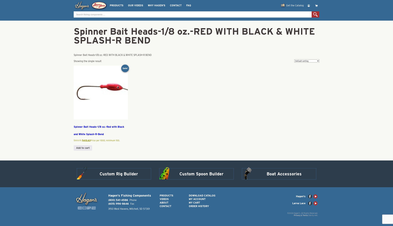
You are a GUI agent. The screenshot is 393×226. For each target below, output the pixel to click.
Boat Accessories (284, 173)
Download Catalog (202, 195)
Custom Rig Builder (119, 173)
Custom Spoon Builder (201, 173)
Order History (199, 206)
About (164, 202)
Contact (176, 5)
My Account (197, 199)
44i (315, 215)
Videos (164, 199)
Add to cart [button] (83, 147)
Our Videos (135, 5)
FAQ (188, 5)
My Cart (194, 202)
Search (315, 14)
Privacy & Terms (301, 215)
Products (116, 5)
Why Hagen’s (156, 5)
